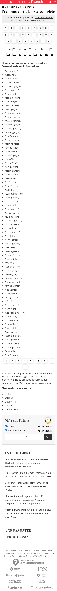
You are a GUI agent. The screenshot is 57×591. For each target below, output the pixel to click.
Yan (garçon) (11, 182)
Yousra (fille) (11, 163)
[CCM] (15, 569)
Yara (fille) (10, 236)
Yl (51, 49)
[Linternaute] (15, 575)
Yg (36, 49)
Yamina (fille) (11, 147)
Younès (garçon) (13, 128)
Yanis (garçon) (12, 90)
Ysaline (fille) (11, 293)
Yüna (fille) (10, 159)
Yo (20, 54)
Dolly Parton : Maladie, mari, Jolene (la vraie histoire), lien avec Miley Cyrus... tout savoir (28, 475)
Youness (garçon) (13, 220)
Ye (30, 49)
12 (25, 367)
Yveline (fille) (11, 151)
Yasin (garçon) (12, 209)
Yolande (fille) (11, 94)
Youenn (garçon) (13, 255)
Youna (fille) (10, 228)
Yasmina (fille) (12, 143)
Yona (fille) (10, 262)
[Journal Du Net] (42, 569)
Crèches (9, 397)
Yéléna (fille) (11, 270)
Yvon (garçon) (11, 101)
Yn (14, 54)
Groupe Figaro (25, 556)
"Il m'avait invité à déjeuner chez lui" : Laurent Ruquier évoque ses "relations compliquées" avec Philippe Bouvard (25, 500)
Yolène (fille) (11, 316)
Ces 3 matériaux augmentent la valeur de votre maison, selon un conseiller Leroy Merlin (26, 486)
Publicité (35, 551)
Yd (25, 49)
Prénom (11, 6)
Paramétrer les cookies (33, 553)
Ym (8, 54)
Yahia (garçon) (12, 305)
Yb (14, 49)
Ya (9, 49)
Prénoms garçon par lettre (32, 20)
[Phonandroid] (42, 587)
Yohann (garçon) (13, 116)
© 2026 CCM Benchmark (43, 556)
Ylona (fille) (10, 308)
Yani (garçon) (11, 297)
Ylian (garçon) (11, 355)
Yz (52, 54)
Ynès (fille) (10, 301)
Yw (46, 54)
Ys (30, 54)
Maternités (10, 401)
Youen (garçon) (12, 347)
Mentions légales (10, 556)
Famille (10, 427)
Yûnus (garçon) (12, 282)
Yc (20, 49)
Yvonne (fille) (11, 78)
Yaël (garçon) (11, 174)
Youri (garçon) (12, 216)
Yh (41, 49)
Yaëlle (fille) (10, 178)
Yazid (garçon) (12, 197)
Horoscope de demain (16, 537)
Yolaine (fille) (11, 205)
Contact (27, 551)
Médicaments (11, 409)
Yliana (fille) (10, 324)
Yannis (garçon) (12, 140)
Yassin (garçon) (12, 170)
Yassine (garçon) (13, 124)
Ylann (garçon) (12, 239)
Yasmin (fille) (11, 328)
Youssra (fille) (11, 258)
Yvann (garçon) (12, 266)
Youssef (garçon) (13, 120)
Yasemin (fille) (12, 343)
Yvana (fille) (10, 351)
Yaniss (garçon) (12, 243)
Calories (9, 405)
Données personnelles (12, 553)
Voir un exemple (45, 426)
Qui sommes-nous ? (13, 551)
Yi (46, 49)
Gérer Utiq (49, 553)
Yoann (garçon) (12, 97)
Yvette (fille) (10, 74)
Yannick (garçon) (13, 86)
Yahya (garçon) (12, 224)
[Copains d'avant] (15, 581)
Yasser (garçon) (12, 213)
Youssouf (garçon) (14, 193)
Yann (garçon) (12, 82)
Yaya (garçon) (11, 331)
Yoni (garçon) (11, 201)
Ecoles (8, 394)
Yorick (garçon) (12, 339)
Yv (41, 54)
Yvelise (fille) (11, 274)
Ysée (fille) (10, 247)
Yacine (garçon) (12, 132)
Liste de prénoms (27, 6)
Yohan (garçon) (12, 113)
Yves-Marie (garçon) (15, 312)
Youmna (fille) (11, 320)
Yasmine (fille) (12, 105)
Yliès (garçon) (11, 289)
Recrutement (46, 551)
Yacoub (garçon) (13, 335)
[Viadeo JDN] (42, 581)
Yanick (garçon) (12, 232)
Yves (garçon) (11, 70)
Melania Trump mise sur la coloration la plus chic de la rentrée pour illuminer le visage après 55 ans (28, 513)
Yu (35, 54)
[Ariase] (15, 587)
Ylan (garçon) (11, 166)
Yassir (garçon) (12, 251)
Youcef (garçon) (12, 155)
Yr (25, 54)
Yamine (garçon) (13, 285)
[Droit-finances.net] (42, 575)
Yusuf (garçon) (12, 186)
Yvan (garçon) (11, 109)
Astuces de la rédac (16, 431)
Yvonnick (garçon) (13, 278)
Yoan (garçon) (11, 136)
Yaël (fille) (9, 189)
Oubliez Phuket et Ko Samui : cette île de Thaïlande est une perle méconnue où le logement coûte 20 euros (26, 463)
